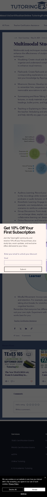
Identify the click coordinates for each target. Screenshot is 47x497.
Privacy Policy (14, 484)
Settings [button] (23, 494)
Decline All (13, 489)
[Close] (44, 479)
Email (6, 258)
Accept (34, 489)
